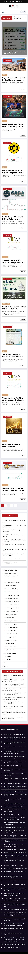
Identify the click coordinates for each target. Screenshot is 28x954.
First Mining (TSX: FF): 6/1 (11, 637)
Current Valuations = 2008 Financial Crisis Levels (14, 734)
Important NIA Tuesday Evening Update (11, 445)
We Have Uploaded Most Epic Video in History (14, 791)
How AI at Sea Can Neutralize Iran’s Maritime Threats (15, 783)
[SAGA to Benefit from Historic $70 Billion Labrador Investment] (14, 288)
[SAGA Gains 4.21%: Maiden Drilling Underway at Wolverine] (14, 199)
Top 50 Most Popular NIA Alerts (10, 570)
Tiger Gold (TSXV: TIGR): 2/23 (12, 598)
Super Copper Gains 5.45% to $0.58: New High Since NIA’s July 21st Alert (13, 125)
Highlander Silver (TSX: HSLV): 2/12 (13, 650)
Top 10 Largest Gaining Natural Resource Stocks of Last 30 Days (11, 52)
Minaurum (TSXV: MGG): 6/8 (11, 633)
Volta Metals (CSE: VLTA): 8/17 (12, 576)
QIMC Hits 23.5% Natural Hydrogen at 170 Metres (13, 706)
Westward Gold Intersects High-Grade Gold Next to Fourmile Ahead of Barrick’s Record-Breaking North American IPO (13, 712)
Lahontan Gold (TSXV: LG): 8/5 (12, 627)
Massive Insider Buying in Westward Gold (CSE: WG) (15, 909)
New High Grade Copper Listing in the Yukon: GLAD (15, 868)
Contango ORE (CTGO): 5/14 (11, 640)
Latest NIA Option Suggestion (10, 653)
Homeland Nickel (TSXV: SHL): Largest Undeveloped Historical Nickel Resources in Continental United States (15, 904)
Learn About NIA (7, 659)
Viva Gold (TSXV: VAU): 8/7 (11, 624)
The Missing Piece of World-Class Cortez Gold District (15, 849)
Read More (23, 89)
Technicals (5, 213)
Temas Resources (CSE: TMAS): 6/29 (13, 582)
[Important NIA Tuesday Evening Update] (14, 426)
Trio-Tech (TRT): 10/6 (10, 617)
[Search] (21, 12)
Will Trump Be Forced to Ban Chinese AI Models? (14, 944)
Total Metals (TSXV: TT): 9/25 (11, 621)
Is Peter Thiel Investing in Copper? (11, 881)
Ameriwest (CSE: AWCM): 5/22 (12, 585)
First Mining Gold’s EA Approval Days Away (13, 814)
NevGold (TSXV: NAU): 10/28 (11, 614)
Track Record (6, 663)
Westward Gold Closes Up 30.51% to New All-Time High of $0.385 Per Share (14, 489)
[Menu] (2, 12)
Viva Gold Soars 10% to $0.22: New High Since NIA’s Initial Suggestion (14, 261)
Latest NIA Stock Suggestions (10, 573)
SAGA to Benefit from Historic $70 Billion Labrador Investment (14, 308)
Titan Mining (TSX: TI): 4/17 (11, 643)
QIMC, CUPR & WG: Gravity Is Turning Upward (14, 766)
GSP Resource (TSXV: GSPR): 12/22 (13, 605)
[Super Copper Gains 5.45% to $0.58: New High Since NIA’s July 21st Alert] (14, 106)
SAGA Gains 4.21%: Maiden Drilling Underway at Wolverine (13, 218)
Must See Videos (7, 656)
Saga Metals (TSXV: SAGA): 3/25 (12, 595)
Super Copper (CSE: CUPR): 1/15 (12, 601)
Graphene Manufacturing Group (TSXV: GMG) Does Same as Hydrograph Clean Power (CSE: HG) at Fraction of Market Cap (15, 914)
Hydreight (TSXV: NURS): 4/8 (11, 646)
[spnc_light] (24, 11)
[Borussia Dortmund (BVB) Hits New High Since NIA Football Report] (14, 152)
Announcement (6, 303)
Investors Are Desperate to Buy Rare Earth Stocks (14, 803)
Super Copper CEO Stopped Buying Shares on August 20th (13, 79)
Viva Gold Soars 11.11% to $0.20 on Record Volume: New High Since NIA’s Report (13, 399)
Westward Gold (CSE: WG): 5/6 (12, 588)
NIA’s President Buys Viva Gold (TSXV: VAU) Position (15, 852)
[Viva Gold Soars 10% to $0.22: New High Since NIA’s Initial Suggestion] (14, 243)
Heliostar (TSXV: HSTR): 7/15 (11, 630)
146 (11, 505)
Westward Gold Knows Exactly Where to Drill (13, 807)
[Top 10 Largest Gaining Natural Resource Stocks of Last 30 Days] (14, 336)
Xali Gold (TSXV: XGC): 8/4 (11, 579)
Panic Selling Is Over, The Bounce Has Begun (13, 865)
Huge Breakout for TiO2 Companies (11, 947)
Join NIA (6, 666)
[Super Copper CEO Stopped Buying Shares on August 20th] (14, 65)
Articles (4, 74)
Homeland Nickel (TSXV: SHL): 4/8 (12, 592)
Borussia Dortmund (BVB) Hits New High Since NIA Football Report (12, 171)
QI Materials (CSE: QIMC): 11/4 (12, 611)
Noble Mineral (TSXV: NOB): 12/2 (12, 608)
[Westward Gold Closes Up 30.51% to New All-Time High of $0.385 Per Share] (14, 471)
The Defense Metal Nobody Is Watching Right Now (14, 827)
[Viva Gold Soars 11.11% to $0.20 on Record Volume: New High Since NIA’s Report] (14, 381)
